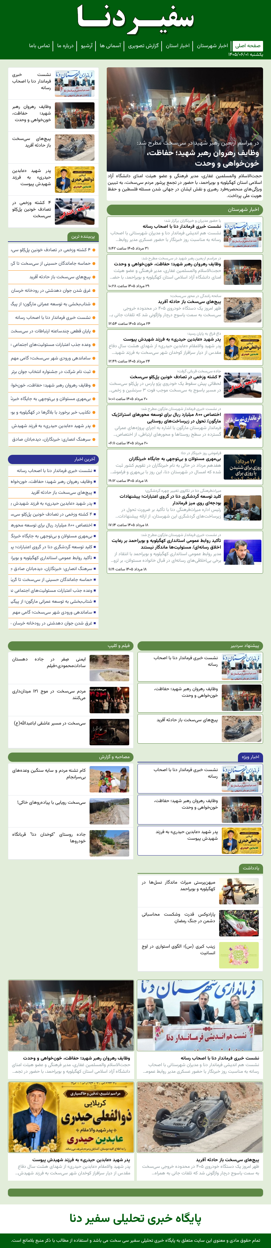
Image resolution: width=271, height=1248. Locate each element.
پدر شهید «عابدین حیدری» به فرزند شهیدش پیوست (53, 426)
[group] (184, 134)
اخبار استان (178, 46)
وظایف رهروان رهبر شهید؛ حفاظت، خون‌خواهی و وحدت (53, 385)
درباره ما (65, 46)
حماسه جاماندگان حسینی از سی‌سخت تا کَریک (53, 263)
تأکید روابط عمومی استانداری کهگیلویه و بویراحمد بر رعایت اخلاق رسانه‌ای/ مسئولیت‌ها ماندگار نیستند (53, 558)
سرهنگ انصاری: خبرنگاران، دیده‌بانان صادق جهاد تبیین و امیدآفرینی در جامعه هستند (53, 439)
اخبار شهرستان (212, 46)
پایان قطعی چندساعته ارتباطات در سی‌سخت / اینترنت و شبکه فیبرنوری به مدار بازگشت (53, 331)
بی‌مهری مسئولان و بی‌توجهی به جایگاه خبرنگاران (53, 399)
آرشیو (87, 46)
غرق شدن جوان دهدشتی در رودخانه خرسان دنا (53, 290)
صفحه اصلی (247, 46)
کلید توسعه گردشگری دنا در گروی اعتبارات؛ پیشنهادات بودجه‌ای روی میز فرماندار (53, 547)
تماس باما (39, 46)
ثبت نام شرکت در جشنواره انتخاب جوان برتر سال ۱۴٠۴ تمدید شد (53, 372)
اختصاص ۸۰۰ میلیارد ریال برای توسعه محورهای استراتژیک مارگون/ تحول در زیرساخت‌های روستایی (53, 525)
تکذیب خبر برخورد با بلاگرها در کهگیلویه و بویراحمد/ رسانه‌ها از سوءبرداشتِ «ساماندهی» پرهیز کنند (53, 412)
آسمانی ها (110, 46)
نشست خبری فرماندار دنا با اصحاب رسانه (55, 317)
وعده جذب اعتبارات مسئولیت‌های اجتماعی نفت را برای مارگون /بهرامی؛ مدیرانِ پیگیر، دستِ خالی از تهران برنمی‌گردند (53, 345)
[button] (114, 134)
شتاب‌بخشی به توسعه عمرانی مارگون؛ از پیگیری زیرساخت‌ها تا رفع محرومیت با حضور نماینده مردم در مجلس (53, 304)
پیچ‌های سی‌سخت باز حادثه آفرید (62, 277)
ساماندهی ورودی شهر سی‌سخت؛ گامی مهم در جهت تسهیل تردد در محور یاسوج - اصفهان (53, 358)
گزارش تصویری (143, 46)
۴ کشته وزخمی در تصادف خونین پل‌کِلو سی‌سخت (53, 250)
